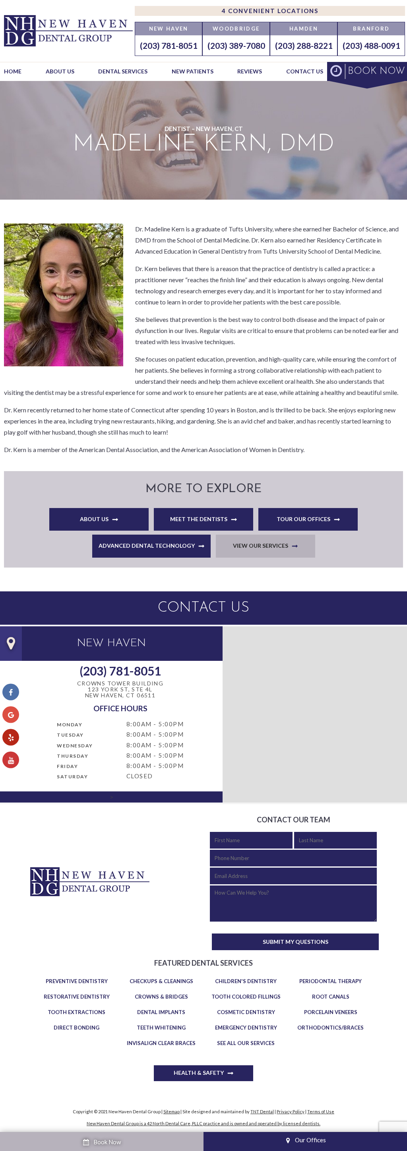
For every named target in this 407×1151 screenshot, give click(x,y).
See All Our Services (246, 1043)
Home (12, 71)
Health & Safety (199, 1072)
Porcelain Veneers (330, 1012)
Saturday (72, 777)
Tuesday (70, 735)
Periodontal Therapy (330, 981)
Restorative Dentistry (77, 996)
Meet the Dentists (198, 519)
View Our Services (260, 545)
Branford (371, 28)
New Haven (168, 28)
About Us (60, 71)
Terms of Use (320, 1111)
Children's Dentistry (246, 981)
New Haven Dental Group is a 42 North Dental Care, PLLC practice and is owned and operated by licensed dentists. (203, 1123)
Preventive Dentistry (77, 981)
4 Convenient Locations (270, 10)
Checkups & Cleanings (161, 981)
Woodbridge (236, 28)
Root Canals (330, 996)
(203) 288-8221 (304, 45)
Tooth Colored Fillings (246, 996)
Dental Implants (161, 1012)
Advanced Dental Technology (147, 545)
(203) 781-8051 (169, 45)
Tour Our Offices (303, 519)
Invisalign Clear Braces (161, 1043)
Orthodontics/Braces (330, 1027)
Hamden (303, 28)
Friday (67, 766)
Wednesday (75, 746)
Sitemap (171, 1111)
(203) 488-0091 (371, 45)
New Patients (192, 71)
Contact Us (304, 71)
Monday (69, 725)
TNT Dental (262, 1111)
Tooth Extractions (76, 1012)
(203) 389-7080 (236, 45)
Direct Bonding (76, 1027)
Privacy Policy (290, 1111)
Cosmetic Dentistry (246, 1012)
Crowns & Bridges (161, 996)
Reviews (249, 71)
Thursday (72, 756)
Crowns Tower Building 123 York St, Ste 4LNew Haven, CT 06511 (120, 689)
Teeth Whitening (161, 1027)
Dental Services (122, 71)
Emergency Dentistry (246, 1027)
